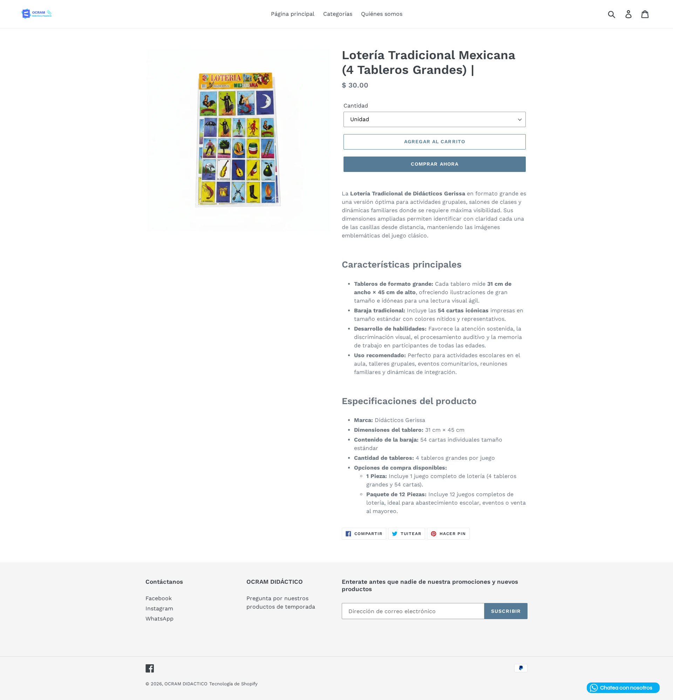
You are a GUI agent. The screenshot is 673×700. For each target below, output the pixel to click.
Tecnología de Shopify (233, 683)
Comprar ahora (435, 164)
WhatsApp (159, 618)
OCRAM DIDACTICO (186, 683)
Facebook (158, 598)
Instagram (159, 608)
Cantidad (356, 105)
